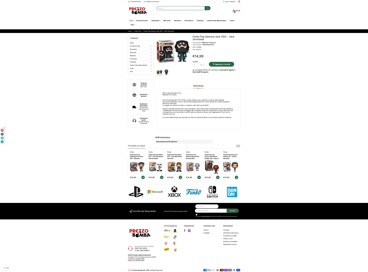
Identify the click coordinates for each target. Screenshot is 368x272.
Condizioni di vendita (230, 236)
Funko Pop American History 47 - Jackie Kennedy (230, 156)
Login (227, 1)
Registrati (232, 1)
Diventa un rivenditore (230, 241)
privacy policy (206, 216)
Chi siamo (226, 230)
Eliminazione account (230, 244)
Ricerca (206, 230)
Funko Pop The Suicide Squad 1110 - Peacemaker (193, 156)
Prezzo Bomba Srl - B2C (141, 270)
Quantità (195, 61)
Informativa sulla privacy (230, 233)
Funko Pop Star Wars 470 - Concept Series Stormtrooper (156, 156)
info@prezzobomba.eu (152, 1)
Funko (132, 152)
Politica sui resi (228, 238)
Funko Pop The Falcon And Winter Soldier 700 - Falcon (211, 156)
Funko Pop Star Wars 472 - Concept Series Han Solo (174, 156)
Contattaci (207, 233)
